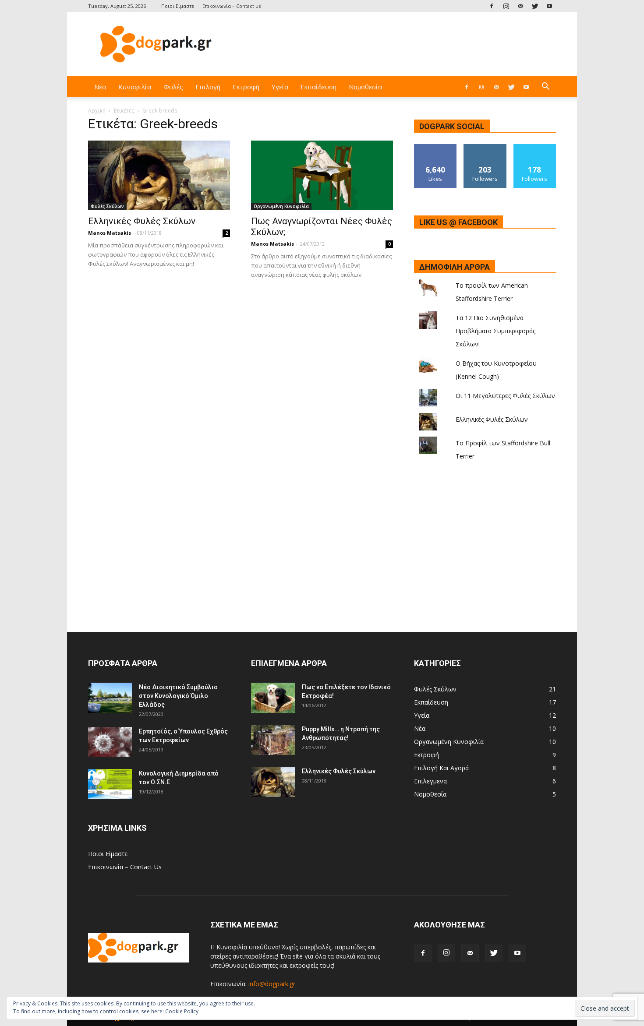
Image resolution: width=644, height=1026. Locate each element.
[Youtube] (549, 6)
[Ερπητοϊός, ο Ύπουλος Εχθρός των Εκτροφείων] (110, 742)
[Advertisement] (396, 44)
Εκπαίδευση (318, 86)
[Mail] (520, 6)
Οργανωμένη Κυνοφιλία (281, 206)
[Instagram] (506, 6)
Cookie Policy (181, 1011)
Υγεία (280, 86)
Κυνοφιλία (134, 86)
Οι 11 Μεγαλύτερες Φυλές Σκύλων (505, 395)
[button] (545, 87)
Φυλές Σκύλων (107, 206)
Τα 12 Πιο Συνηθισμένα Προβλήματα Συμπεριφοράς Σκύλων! (495, 331)
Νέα (100, 86)
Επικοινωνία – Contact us (231, 6)
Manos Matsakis (109, 232)
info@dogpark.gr (271, 984)
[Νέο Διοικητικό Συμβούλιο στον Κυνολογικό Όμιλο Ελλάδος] (110, 698)
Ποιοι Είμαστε (177, 6)
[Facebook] (491, 6)
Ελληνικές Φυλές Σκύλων (141, 221)
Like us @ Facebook (458, 222)
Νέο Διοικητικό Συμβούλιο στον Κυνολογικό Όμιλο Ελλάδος (178, 696)
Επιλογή (207, 86)
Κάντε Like (435, 147)
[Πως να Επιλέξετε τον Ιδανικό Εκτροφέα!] (273, 698)
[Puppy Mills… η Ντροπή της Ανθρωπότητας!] (273, 740)
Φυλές (173, 86)
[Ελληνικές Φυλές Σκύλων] (159, 175)
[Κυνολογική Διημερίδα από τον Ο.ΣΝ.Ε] (110, 784)
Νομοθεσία (365, 86)
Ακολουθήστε (485, 147)
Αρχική (97, 110)
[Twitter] (534, 6)
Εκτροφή (246, 86)
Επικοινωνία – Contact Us (125, 867)
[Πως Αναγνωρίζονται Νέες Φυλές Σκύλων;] (322, 175)
